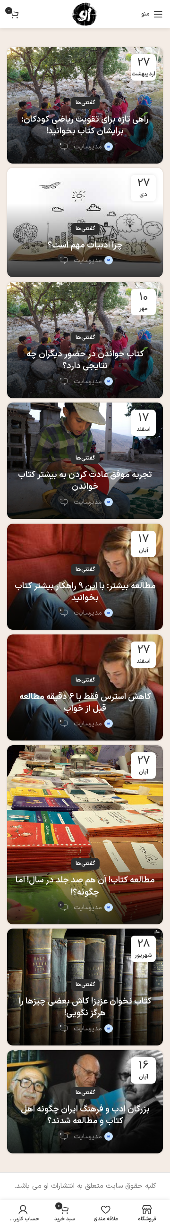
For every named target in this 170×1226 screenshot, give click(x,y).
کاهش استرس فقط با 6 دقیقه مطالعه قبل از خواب (85, 703)
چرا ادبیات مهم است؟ (85, 245)
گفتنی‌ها (85, 103)
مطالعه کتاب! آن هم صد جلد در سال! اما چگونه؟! (85, 886)
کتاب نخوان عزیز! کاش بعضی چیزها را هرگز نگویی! (85, 1007)
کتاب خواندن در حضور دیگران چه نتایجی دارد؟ (85, 360)
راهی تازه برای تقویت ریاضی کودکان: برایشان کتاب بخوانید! (85, 125)
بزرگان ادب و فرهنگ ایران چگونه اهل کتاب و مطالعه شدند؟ (85, 1115)
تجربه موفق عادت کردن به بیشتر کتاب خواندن (85, 481)
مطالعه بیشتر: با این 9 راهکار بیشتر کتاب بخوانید (85, 592)
